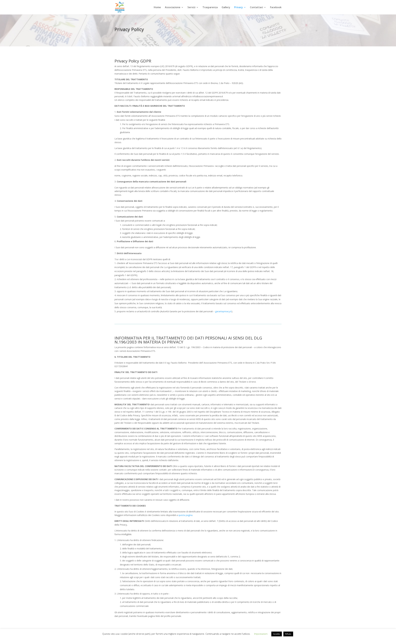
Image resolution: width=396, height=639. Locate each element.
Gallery (226, 7)
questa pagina (185, 515)
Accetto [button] (276, 634)
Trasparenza (210, 7)
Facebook (276, 7)
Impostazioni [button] (260, 633)
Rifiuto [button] (288, 634)
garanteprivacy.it (223, 311)
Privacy (238, 7)
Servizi (191, 7)
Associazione (172, 7)
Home (157, 7)
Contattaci (256, 7)
